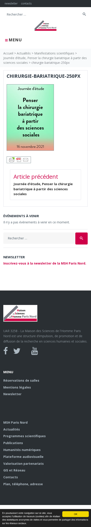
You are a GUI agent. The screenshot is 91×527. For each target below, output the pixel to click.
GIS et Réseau (14, 470)
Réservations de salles (21, 380)
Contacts (10, 477)
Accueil (8, 53)
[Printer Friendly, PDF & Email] (19, 159)
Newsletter (12, 394)
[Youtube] (34, 351)
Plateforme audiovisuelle (23, 457)
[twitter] (17, 351)
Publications (13, 443)
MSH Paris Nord (15, 422)
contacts (26, 3)
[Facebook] (5, 351)
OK (75, 514)
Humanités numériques (22, 450)
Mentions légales (17, 387)
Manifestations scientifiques (54, 53)
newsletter (11, 3)
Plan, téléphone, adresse (23, 484)
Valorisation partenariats (23, 463)
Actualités (24, 53)
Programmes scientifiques (24, 436)
